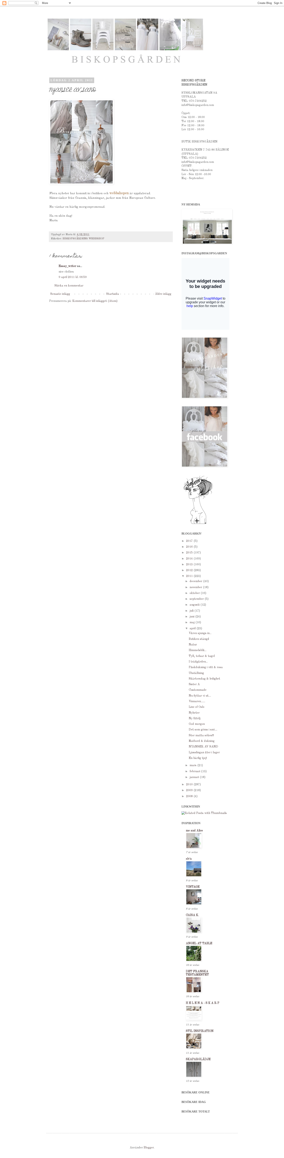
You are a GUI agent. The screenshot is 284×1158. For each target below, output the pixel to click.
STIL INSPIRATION (200, 1031)
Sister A (194, 684)
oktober (195, 593)
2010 (190, 784)
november (196, 587)
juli (192, 610)
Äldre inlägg (163, 294)
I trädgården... (198, 661)
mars (193, 765)
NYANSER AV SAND (203, 746)
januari (195, 777)
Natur (193, 644)
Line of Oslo (196, 707)
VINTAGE (193, 886)
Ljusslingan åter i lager (204, 752)
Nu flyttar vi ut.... (200, 695)
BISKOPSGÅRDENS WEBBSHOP (83, 238)
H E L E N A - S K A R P (202, 1003)
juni (192, 616)
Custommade (197, 689)
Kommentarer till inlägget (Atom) (94, 301)
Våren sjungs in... (200, 633)
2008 (190, 796)
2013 (190, 564)
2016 (190, 546)
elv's (189, 858)
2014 (190, 558)
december (196, 581)
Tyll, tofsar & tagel (202, 656)
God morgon (197, 724)
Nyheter (194, 712)
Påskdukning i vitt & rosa (206, 667)
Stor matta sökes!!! (201, 735)
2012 (190, 570)
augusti (195, 604)
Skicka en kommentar (68, 285)
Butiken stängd (199, 639)
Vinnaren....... (197, 701)
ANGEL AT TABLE (199, 943)
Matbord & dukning (202, 741)
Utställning (196, 673)
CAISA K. (192, 915)
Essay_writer (67, 266)
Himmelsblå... (197, 650)
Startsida (112, 294)
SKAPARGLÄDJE (198, 1059)
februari (195, 771)
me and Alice (194, 830)
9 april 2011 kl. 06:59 (73, 277)
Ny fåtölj (194, 718)
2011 (190, 576)
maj (192, 622)
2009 (190, 790)
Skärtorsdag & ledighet (204, 678)
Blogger (149, 1147)
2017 (190, 541)
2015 (190, 552)
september (197, 598)
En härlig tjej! (198, 758)
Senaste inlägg (60, 294)
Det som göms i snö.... (203, 729)
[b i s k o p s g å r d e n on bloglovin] (198, 523)
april (193, 628)
